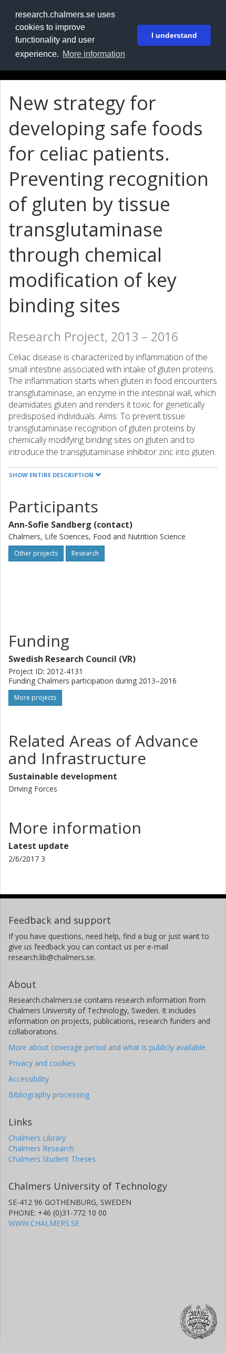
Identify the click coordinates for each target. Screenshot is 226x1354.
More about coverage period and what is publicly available (107, 1047)
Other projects (36, 553)
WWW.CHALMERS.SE (43, 1223)
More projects (35, 697)
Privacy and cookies (42, 1063)
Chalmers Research (41, 1148)
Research (85, 553)
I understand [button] (174, 35)
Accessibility (28, 1079)
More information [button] (94, 54)
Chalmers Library (37, 1138)
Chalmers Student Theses (52, 1159)
